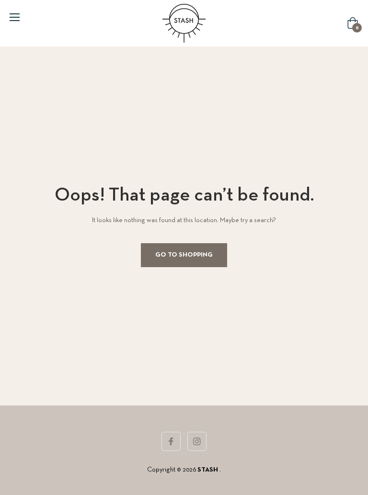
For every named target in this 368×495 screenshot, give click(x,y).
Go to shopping (184, 255)
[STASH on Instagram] (197, 441)
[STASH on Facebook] (171, 441)
